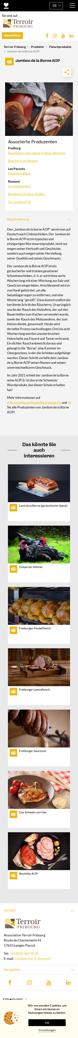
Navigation (12, 970)
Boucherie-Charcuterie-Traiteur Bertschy (37, 153)
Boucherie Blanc (19, 173)
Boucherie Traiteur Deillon (26, 194)
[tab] (39, 219)
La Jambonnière (19, 186)
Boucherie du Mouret (23, 161)
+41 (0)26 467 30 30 (24, 954)
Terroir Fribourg (15, 46)
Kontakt (10, 910)
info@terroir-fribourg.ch (33, 959)
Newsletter (12, 35)
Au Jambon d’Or (19, 202)
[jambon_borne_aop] (39, 109)
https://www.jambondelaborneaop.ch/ (35, 402)
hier (70, 402)
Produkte (37, 46)
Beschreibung (18, 219)
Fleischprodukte (60, 46)
